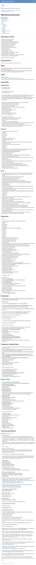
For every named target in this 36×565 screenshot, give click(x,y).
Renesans (4, 26)
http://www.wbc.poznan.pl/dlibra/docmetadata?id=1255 (12, 458)
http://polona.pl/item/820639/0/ (19, 543)
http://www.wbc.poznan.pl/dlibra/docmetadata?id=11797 (13, 481)
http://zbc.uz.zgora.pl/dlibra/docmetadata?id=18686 (12, 487)
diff (10, 10)
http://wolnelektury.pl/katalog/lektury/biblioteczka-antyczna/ (12, 78)
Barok (4, 27)
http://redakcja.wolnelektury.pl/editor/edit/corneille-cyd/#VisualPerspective (16, 470)
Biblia (3, 22)
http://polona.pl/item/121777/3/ (11, 536)
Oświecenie (4, 28)
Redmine (5, 563)
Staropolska (4, 24)
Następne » (14, 10)
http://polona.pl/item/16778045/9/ (27, 532)
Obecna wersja (18, 10)
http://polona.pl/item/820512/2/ (8, 544)
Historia (13, 8)
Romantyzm (4, 29)
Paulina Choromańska (4, 11)
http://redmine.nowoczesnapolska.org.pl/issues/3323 (11, 63)
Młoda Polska (4, 32)
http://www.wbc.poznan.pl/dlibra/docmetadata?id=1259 (24, 480)
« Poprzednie (3, 10)
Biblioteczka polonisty (5, 8)
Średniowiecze (5, 25)
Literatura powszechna (5, 33)
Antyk (3, 23)
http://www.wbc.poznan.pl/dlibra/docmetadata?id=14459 (13, 482)
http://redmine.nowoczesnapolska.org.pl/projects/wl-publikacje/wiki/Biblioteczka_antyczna (18, 79)
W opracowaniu (4, 21)
